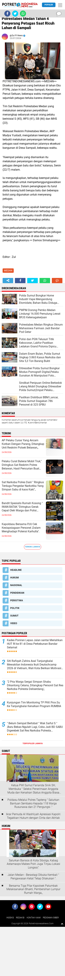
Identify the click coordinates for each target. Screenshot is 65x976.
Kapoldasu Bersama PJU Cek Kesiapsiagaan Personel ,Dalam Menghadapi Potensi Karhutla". (21, 527)
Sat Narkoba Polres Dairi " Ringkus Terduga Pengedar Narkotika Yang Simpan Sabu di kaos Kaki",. (23, 486)
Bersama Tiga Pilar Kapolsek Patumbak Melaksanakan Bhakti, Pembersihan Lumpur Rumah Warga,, (33, 889)
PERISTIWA (16, 600)
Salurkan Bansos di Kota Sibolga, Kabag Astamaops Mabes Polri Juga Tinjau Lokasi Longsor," (33, 864)
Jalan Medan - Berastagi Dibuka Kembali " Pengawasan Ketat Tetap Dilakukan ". (33, 876)
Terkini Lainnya (32, 547)
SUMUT (14, 615)
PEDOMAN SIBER (51, 917)
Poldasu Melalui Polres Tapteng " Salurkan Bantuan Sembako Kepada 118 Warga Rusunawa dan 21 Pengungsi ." (33, 803)
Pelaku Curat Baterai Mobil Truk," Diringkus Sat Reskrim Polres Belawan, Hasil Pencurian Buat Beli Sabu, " (22, 465)
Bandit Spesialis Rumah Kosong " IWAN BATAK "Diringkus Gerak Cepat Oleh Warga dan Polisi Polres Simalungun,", (22, 507)
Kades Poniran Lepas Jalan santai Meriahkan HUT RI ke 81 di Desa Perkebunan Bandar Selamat (35, 643)
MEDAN (8, 270)
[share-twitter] (32, 280)
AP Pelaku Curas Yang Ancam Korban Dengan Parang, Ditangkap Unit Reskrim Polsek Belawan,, (23, 444)
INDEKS (10, 917)
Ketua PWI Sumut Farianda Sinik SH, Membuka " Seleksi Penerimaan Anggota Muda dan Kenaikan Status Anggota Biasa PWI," (33, 789)
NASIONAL (16, 585)
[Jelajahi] (60, 4)
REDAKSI (20, 917)
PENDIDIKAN (17, 592)
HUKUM (14, 577)
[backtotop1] (62, 923)
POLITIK (14, 608)
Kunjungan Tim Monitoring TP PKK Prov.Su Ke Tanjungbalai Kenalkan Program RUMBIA (34, 704)
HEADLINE (16, 570)
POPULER (49, 5)
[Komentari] (57, 280)
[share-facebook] (20, 280)
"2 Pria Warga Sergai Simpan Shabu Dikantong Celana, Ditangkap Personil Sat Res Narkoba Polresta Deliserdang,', (35, 685)
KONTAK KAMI (34, 917)
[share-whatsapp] (45, 280)
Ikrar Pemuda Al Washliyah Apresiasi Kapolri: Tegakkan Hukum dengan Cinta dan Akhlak (33, 816)
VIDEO (13, 623)
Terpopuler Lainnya (33, 743)
